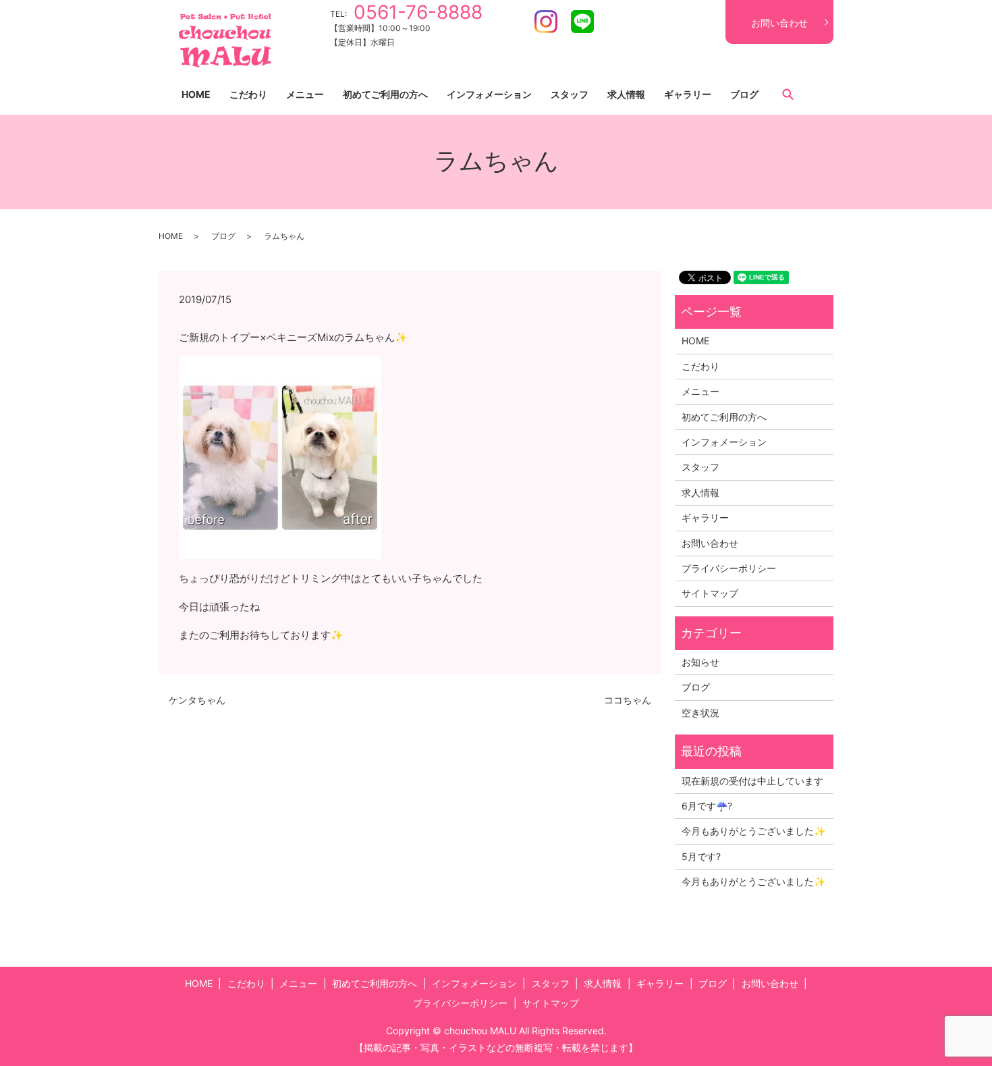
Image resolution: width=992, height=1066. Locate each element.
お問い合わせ (779, 22)
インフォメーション (489, 94)
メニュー (305, 94)
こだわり (248, 94)
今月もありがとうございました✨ (753, 830)
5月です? (701, 856)
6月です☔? (707, 805)
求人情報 (626, 94)
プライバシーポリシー (729, 568)
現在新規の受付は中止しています (752, 781)
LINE (582, 21)
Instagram (545, 21)
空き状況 (700, 712)
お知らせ (700, 662)
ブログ (744, 94)
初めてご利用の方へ (385, 94)
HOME (196, 94)
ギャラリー (687, 94)
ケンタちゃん (197, 699)
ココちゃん (627, 699)
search (787, 94)
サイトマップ (710, 593)
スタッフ (569, 94)
